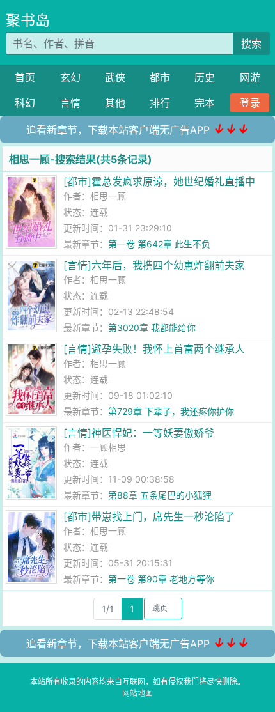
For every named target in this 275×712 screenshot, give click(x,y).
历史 (204, 77)
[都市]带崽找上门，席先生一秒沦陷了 (149, 516)
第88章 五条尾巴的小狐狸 (160, 495)
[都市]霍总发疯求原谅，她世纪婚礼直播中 (159, 181)
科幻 (25, 103)
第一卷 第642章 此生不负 (159, 243)
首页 (25, 77)
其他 (115, 103)
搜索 (251, 43)
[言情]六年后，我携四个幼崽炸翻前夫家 (154, 265)
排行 (160, 103)
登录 (250, 103)
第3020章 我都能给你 (152, 327)
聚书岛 (28, 20)
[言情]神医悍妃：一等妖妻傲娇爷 (138, 432)
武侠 (115, 77)
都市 (160, 77)
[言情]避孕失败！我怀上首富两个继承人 (154, 349)
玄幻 (70, 77)
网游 (250, 77)
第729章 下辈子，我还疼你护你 (171, 411)
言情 (70, 103)
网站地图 (137, 693)
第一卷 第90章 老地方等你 (161, 578)
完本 (204, 103)
